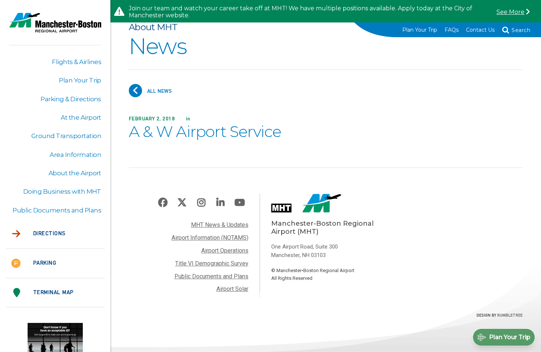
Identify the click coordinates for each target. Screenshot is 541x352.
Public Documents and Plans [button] (57, 210)
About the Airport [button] (75, 173)
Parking (44, 263)
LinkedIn (220, 202)
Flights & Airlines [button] (76, 62)
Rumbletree (510, 315)
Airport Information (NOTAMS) (210, 237)
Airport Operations (224, 250)
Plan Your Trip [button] (80, 80)
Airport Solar (232, 288)
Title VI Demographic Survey (211, 263)
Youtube (239, 202)
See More (510, 11)
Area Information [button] (75, 154)
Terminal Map (53, 293)
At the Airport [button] (81, 117)
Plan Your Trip (419, 30)
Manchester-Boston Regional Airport (55, 27)
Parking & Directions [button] (70, 99)
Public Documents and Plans (211, 276)
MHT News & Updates (219, 224)
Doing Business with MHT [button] (62, 191)
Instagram (201, 202)
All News (159, 91)
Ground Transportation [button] (66, 136)
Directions (49, 234)
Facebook (163, 202)
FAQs (452, 30)
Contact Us (480, 30)
